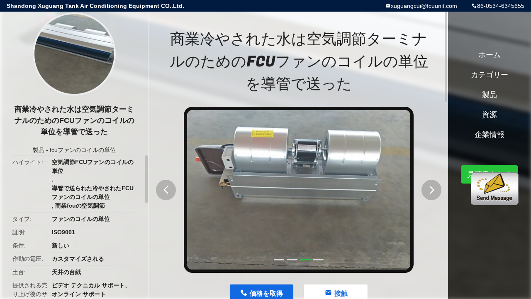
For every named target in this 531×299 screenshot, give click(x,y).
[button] (166, 190)
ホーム (489, 55)
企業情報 (489, 134)
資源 (489, 114)
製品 (38, 150)
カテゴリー (489, 75)
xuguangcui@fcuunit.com (424, 5)
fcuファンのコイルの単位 (83, 150)
